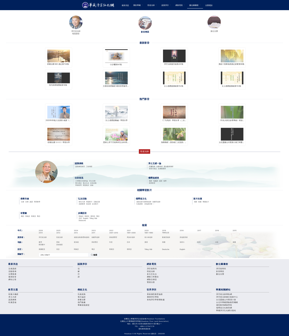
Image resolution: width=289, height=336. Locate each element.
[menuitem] (125, 5)
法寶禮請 (208, 5)
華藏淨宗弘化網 (98, 5)
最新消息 (125, 5)
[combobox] (69, 255)
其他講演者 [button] (148, 204)
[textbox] (64, 255)
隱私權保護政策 (144, 329)
